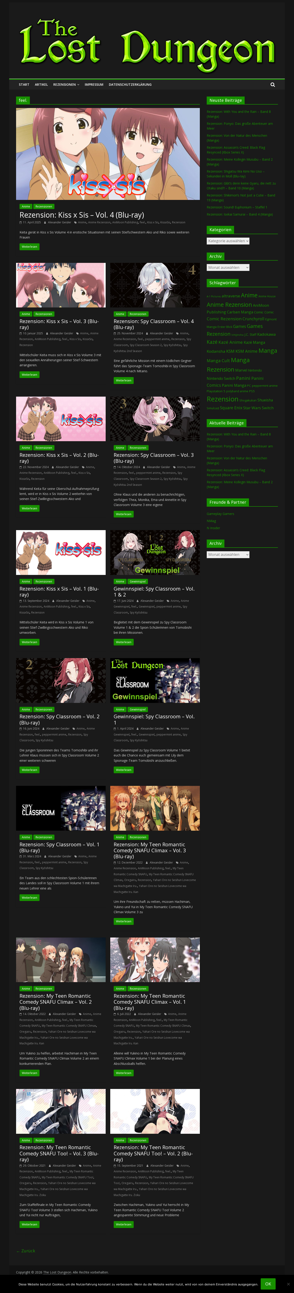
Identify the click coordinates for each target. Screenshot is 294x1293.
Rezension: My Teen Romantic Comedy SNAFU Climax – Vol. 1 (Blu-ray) (150, 1001)
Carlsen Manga (240, 312)
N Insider (213, 528)
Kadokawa (266, 334)
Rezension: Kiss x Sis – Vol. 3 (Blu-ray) (59, 324)
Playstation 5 (216, 391)
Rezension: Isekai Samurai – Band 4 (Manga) (240, 214)
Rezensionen (64, 84)
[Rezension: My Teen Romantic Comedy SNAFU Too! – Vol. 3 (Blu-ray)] (61, 1091)
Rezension (178, 222)
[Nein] (288, 1284)
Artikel (41, 84)
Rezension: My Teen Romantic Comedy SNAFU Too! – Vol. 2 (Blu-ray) (153, 1153)
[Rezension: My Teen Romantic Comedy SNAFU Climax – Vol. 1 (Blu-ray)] (155, 940)
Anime (26, 206)
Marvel (241, 370)
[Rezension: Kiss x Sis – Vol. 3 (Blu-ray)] (61, 265)
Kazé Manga (254, 342)
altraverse (231, 295)
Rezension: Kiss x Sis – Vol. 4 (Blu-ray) (82, 215)
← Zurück (25, 1250)
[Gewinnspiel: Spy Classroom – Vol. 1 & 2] (155, 532)
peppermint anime (157, 339)
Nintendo (255, 370)
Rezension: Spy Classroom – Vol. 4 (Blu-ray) (154, 324)
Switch (268, 407)
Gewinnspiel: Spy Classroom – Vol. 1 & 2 (154, 591)
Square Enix (231, 407)
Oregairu (130, 880)
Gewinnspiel (138, 581)
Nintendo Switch (221, 378)
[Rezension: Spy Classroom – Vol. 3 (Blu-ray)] (155, 399)
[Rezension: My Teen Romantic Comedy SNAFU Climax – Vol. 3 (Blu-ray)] (155, 788)
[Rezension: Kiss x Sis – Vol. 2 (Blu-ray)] (61, 399)
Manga (267, 351)
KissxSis (165, 222)
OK (268, 1284)
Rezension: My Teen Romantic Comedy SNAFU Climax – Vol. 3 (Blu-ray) (150, 850)
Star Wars (252, 407)
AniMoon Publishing (125, 222)
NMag (211, 521)
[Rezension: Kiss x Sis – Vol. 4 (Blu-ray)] (108, 110)
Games (239, 326)
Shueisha (265, 400)
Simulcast (213, 408)
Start (24, 84)
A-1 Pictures (214, 296)
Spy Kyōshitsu (172, 345)
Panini (243, 378)
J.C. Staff (250, 334)
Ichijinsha (237, 334)
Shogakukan (248, 400)
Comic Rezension (224, 318)
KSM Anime (246, 351)
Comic (258, 312)
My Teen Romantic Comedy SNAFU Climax (69, 1026)
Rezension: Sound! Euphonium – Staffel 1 (237, 207)
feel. (142, 222)
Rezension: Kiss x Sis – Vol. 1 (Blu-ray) (59, 591)
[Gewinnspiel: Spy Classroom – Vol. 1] (155, 660)
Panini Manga (234, 385)
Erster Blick (225, 327)
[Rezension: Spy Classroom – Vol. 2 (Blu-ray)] (61, 660)
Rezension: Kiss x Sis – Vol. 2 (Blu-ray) (59, 457)
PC (249, 386)
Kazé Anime (230, 342)
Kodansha (216, 351)
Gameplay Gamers (220, 514)
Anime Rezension (99, 222)
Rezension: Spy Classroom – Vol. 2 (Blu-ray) (60, 719)
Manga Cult (218, 360)
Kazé (212, 341)
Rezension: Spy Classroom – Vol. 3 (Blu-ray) (154, 457)
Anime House (267, 296)
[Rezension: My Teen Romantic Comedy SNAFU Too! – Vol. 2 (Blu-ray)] (155, 1091)
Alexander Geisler (60, 222)
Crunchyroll (253, 318)
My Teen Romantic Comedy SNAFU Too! (67, 1177)
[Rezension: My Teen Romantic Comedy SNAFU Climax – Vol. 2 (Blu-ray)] (61, 940)
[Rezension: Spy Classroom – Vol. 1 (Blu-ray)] (61, 788)
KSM (230, 351)
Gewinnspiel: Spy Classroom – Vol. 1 (154, 719)
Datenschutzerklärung (130, 84)
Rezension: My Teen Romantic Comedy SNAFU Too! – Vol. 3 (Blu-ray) (59, 1153)
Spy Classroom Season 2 (146, 345)
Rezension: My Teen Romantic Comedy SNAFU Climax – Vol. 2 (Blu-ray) (56, 1001)
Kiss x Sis (152, 222)
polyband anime (237, 391)
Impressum (94, 84)
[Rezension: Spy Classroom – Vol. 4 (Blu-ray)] (155, 265)
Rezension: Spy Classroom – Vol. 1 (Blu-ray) (60, 847)
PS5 (252, 391)
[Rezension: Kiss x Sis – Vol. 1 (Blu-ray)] (61, 532)
